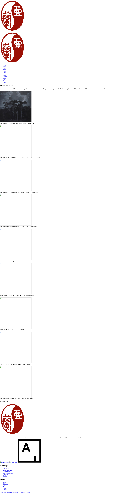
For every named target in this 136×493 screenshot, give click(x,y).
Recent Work (6, 471)
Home (4, 65)
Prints (4, 68)
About (4, 71)
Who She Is (6, 469)
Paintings (5, 66)
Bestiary (5, 476)
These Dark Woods (8, 470)
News (4, 69)
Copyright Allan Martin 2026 (7, 492)
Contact (5, 72)
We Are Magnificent (8, 473)
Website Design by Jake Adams (22, 492)
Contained (5, 474)
